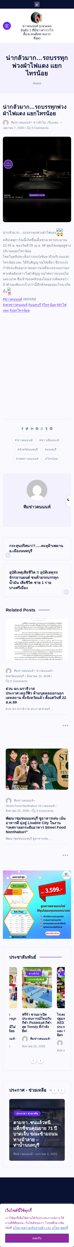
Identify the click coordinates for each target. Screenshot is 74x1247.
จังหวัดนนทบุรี (29, 449)
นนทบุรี (51, 449)
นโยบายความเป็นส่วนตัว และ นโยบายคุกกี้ (40, 1228)
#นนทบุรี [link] (34, 305)
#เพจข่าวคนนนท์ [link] (15, 305)
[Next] (40, 1060)
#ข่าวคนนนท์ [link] (12, 299)
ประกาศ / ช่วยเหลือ (27, 1113)
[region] (37, 1225)
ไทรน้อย (52, 458)
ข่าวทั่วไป (39, 122)
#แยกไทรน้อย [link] (20, 310)
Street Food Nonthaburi (21, 805)
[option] (37, 1008)
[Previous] (33, 1060)
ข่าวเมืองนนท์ (50, 440)
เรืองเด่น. (53, 122)
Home (37, 83)
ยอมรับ (36, 1238)
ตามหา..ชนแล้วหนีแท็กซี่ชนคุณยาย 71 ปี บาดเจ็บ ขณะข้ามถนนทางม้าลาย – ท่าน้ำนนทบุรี (35, 1134)
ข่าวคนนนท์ (24, 440)
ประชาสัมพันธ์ (36, 979)
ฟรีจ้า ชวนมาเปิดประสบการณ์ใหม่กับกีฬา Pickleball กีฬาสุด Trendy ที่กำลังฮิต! (37, 1023)
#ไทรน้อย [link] (49, 305)
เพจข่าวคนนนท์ (28, 458)
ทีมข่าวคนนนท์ (20, 122)
